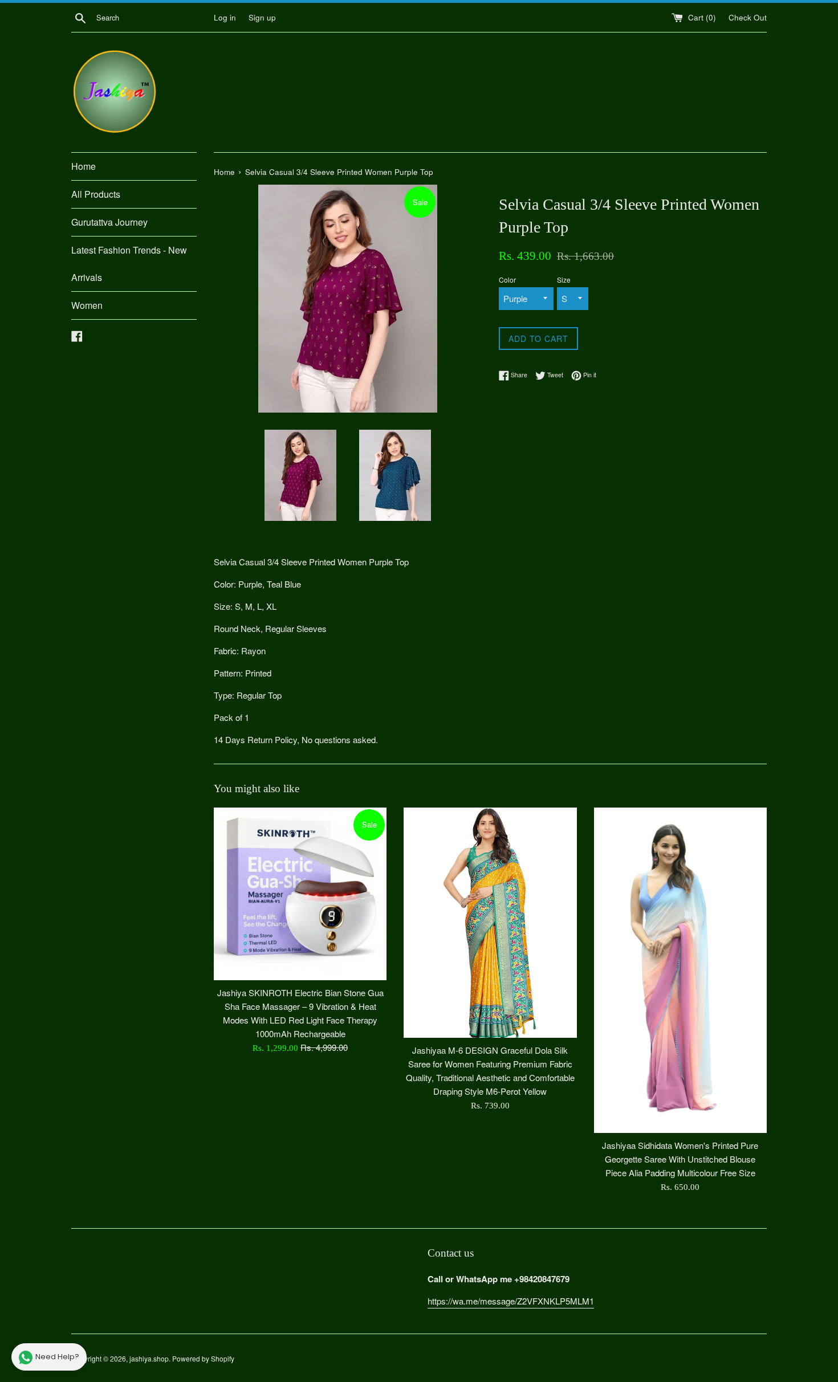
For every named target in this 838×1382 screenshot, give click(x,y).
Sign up (262, 17)
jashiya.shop (149, 1358)
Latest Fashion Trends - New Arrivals (129, 263)
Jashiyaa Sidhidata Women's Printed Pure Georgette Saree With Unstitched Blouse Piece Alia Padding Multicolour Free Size (680, 1159)
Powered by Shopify (203, 1358)
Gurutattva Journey (109, 222)
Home (83, 166)
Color (507, 279)
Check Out (748, 17)
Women (87, 305)
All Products (95, 194)
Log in (225, 17)
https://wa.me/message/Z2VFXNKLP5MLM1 (511, 1301)
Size (564, 279)
